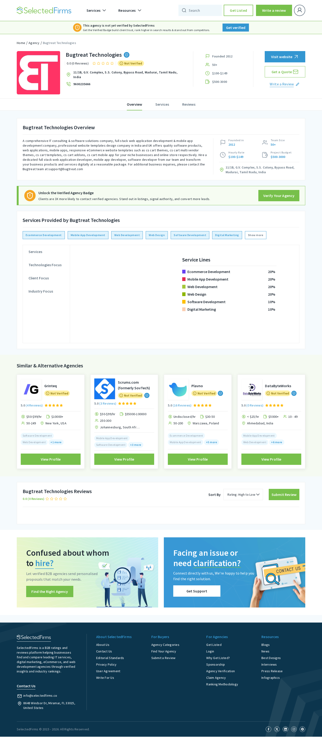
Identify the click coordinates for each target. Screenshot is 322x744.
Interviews (269, 664)
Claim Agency (216, 678)
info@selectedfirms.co (40, 695)
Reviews (188, 104)
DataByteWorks (278, 385)
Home (21, 43)
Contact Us (104, 651)
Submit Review (284, 494)
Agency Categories (165, 645)
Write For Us (105, 678)
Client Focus (39, 278)
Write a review (274, 10)
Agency (34, 43)
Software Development (190, 235)
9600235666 (82, 84)
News (265, 651)
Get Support (196, 591)
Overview (134, 104)
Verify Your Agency (279, 195)
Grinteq (50, 385)
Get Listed (238, 10)
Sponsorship (215, 664)
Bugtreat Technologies (59, 43)
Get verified (236, 27)
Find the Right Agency (49, 591)
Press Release (272, 671)
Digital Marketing (227, 235)
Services (162, 104)
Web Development (127, 235)
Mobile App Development (88, 235)
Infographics (270, 678)
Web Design (157, 235)
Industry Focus (41, 291)
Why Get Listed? (218, 658)
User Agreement (108, 671)
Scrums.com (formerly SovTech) (134, 385)
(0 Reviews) (254, 405)
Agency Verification (220, 671)
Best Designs (271, 658)
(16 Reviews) (182, 405)
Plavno (197, 385)
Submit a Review (163, 658)
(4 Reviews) (34, 405)
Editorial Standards (110, 658)
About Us (102, 645)
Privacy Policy (106, 664)
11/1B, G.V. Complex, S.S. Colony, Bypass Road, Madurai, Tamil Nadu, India (125, 74)
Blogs (265, 645)
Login (210, 651)
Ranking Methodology (222, 684)
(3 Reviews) (107, 403)
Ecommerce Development (44, 235)
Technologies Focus (45, 264)
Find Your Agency (163, 651)
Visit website (282, 56)
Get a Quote (282, 71)
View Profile (51, 459)
